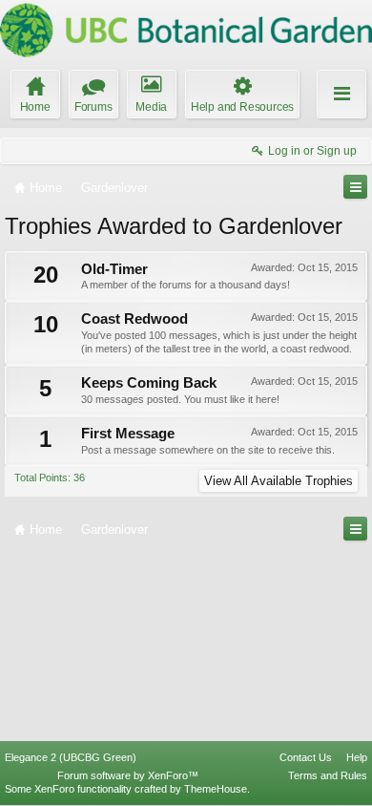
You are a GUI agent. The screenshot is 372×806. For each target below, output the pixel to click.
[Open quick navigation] (355, 187)
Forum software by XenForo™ (127, 775)
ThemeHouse (215, 789)
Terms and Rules (327, 775)
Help (356, 757)
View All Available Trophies (278, 481)
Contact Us (305, 757)
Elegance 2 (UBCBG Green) (70, 757)
